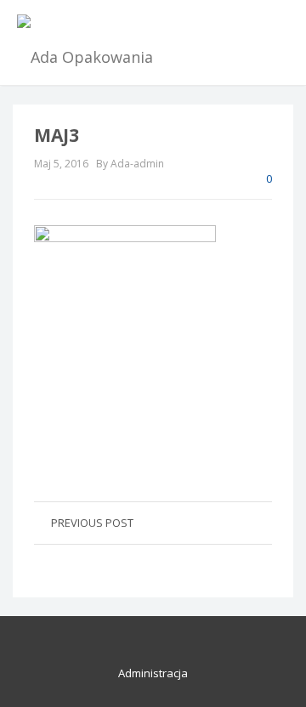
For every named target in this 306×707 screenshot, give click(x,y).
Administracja (153, 673)
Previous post (92, 522)
